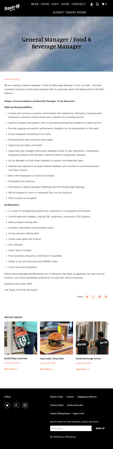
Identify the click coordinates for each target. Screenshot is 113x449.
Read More (10, 369)
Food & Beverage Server (88, 358)
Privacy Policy (57, 405)
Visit (55, 4)
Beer (35, 4)
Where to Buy (56, 396)
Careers (70, 396)
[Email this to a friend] (105, 297)
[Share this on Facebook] (93, 297)
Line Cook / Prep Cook (52, 358)
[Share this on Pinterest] (99, 297)
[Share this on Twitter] (86, 297)
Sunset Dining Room (69, 12)
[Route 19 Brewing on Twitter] (7, 405)
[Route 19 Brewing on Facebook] (16, 405)
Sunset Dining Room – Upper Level (67, 413)
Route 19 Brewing (66, 437)
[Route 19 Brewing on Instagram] (25, 405)
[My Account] (92, 4)
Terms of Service (75, 405)
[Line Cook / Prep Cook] (56, 338)
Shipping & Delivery (87, 396)
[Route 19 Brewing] (11, 8)
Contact (79, 4)
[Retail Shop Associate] (20, 337)
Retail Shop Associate (15, 358)
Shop (65, 4)
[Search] (97, 4)
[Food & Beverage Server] (92, 337)
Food (45, 4)
